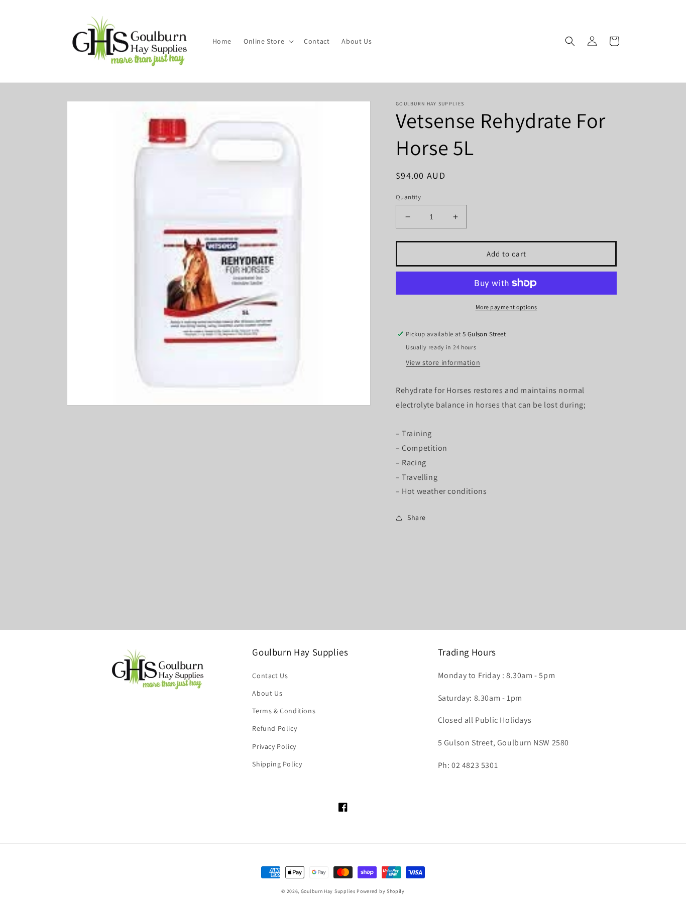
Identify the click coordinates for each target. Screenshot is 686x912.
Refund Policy (274, 728)
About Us (267, 693)
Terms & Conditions (283, 710)
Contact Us (270, 675)
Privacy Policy (274, 746)
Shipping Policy (277, 763)
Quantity (408, 197)
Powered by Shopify (381, 891)
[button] (268, 41)
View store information (443, 362)
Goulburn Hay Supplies (328, 891)
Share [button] (416, 517)
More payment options (506, 307)
